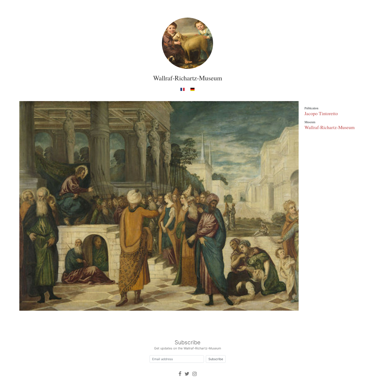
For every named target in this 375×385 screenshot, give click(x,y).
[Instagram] (194, 374)
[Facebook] (180, 374)
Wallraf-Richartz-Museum (187, 77)
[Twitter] (187, 374)
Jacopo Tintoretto (321, 113)
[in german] (192, 89)
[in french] (182, 89)
